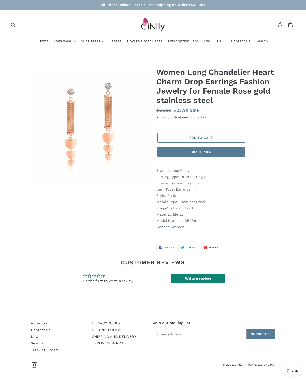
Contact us (40, 330)
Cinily (238, 364)
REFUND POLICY (106, 330)
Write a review (198, 278)
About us (39, 323)
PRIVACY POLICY (106, 323)
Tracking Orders (45, 350)
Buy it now (201, 152)
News (35, 336)
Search (37, 343)
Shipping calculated (172, 117)
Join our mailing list (171, 323)
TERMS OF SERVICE (109, 343)
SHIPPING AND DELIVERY (114, 336)
